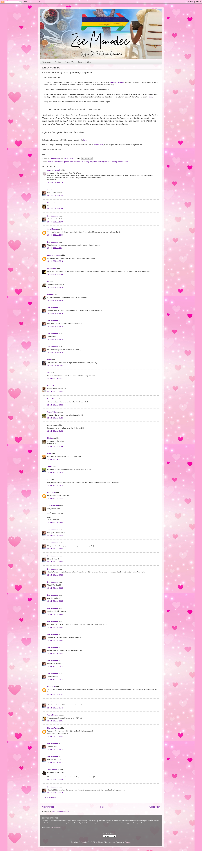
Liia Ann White (53, 728)
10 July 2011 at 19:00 (55, 222)
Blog (89, 62)
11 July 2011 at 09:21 (55, 627)
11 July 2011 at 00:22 (55, 392)
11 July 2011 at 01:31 (55, 431)
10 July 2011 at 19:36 (55, 235)
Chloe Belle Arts (56, 827)
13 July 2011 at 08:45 (55, 793)
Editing (58, 62)
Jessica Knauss (53, 255)
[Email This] (82, 158)
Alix (48, 479)
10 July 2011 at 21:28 (55, 326)
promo (66, 162)
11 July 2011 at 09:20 (55, 588)
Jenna (49, 466)
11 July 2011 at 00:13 (55, 379)
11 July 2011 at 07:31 (55, 498)
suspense (93, 162)
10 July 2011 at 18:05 (55, 209)
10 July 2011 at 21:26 (55, 313)
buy (49, 162)
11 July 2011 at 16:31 (55, 736)
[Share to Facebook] (89, 158)
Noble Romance (57, 162)
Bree (49, 453)
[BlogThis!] (85, 158)
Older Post (154, 807)
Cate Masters (52, 229)
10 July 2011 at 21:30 (55, 353)
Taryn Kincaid (52, 715)
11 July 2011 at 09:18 (55, 536)
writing (114, 162)
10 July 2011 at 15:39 (55, 183)
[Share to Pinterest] (91, 158)
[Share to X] (87, 158)
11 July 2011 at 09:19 (55, 575)
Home (102, 807)
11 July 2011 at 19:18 (55, 749)
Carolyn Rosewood (55, 203)
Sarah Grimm (52, 412)
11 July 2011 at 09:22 (55, 666)
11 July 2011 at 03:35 (55, 485)
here (150, 97)
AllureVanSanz (53, 506)
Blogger (128, 842)
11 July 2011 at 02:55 (55, 459)
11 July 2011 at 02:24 (55, 446)
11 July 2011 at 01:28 (55, 418)
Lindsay (50, 438)
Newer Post (48, 807)
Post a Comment (51, 797)
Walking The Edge (117, 82)
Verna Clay (51, 399)
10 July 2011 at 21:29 (55, 339)
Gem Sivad (51, 268)
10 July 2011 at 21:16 (55, 287)
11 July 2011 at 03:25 (55, 472)
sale (71, 162)
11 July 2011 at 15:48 (55, 708)
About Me (69, 62)
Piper (49, 360)
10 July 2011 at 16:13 (55, 196)
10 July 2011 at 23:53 (55, 366)
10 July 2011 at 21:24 (55, 300)
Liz (48, 281)
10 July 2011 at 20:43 (55, 261)
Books (80, 62)
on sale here (98, 145)
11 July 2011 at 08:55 (55, 523)
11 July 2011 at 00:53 (55, 405)
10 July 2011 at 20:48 (55, 274)
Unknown (51, 492)
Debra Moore (52, 386)
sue (48, 373)
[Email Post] (78, 158)
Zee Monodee (52, 190)
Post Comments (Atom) (60, 811)
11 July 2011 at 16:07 (55, 721)
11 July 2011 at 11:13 (55, 695)
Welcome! (46, 62)
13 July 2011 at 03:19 (55, 780)
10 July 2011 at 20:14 (55, 248)
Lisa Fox (50, 294)
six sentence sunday (81, 162)
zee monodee (123, 162)
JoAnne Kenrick (53, 170)
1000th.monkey (53, 769)
